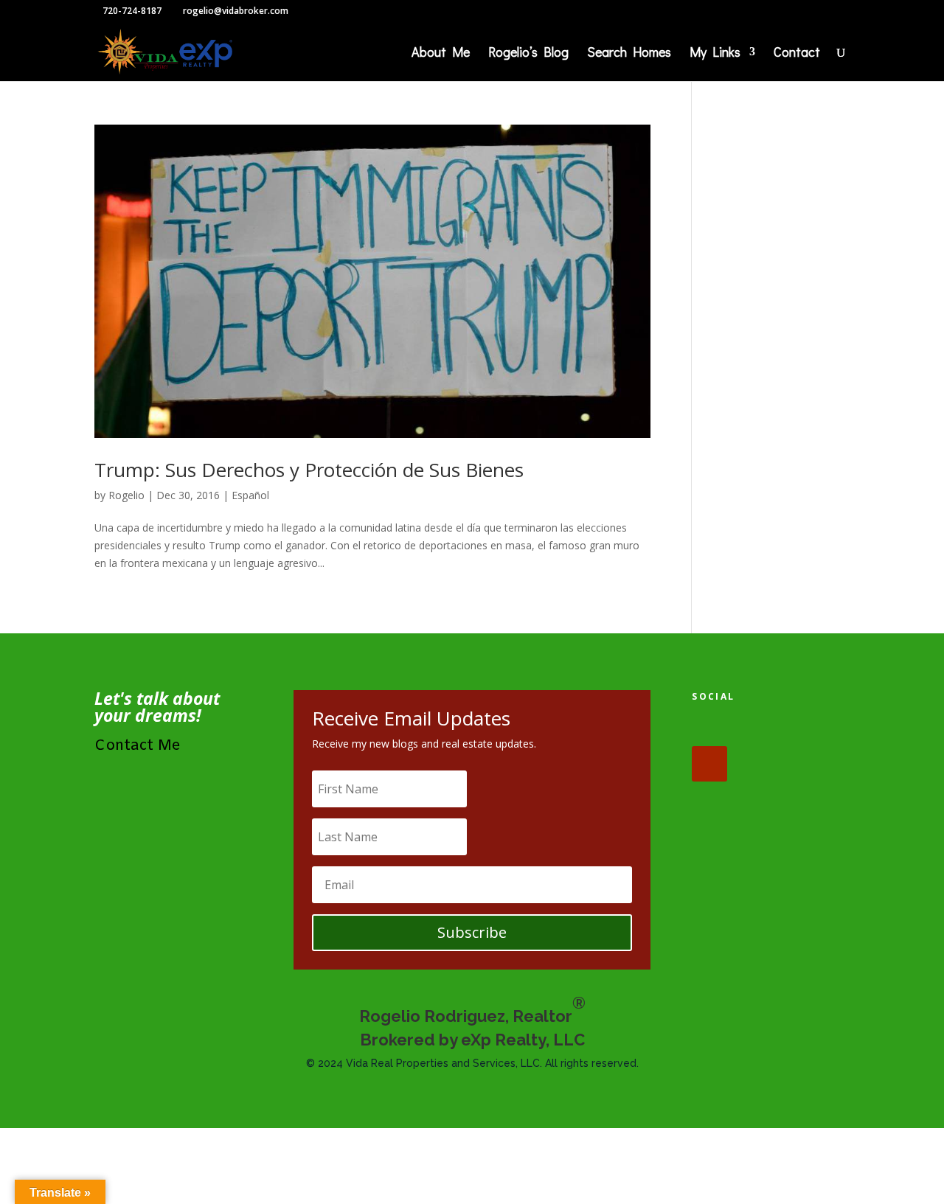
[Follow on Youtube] (709, 764)
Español (250, 495)
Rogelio (126, 495)
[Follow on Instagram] (801, 728)
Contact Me (137, 746)
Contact (797, 53)
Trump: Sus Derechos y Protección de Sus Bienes (309, 469)
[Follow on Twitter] (755, 728)
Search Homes (629, 53)
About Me (441, 53)
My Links (715, 53)
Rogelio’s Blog (528, 53)
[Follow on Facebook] (709, 728)
